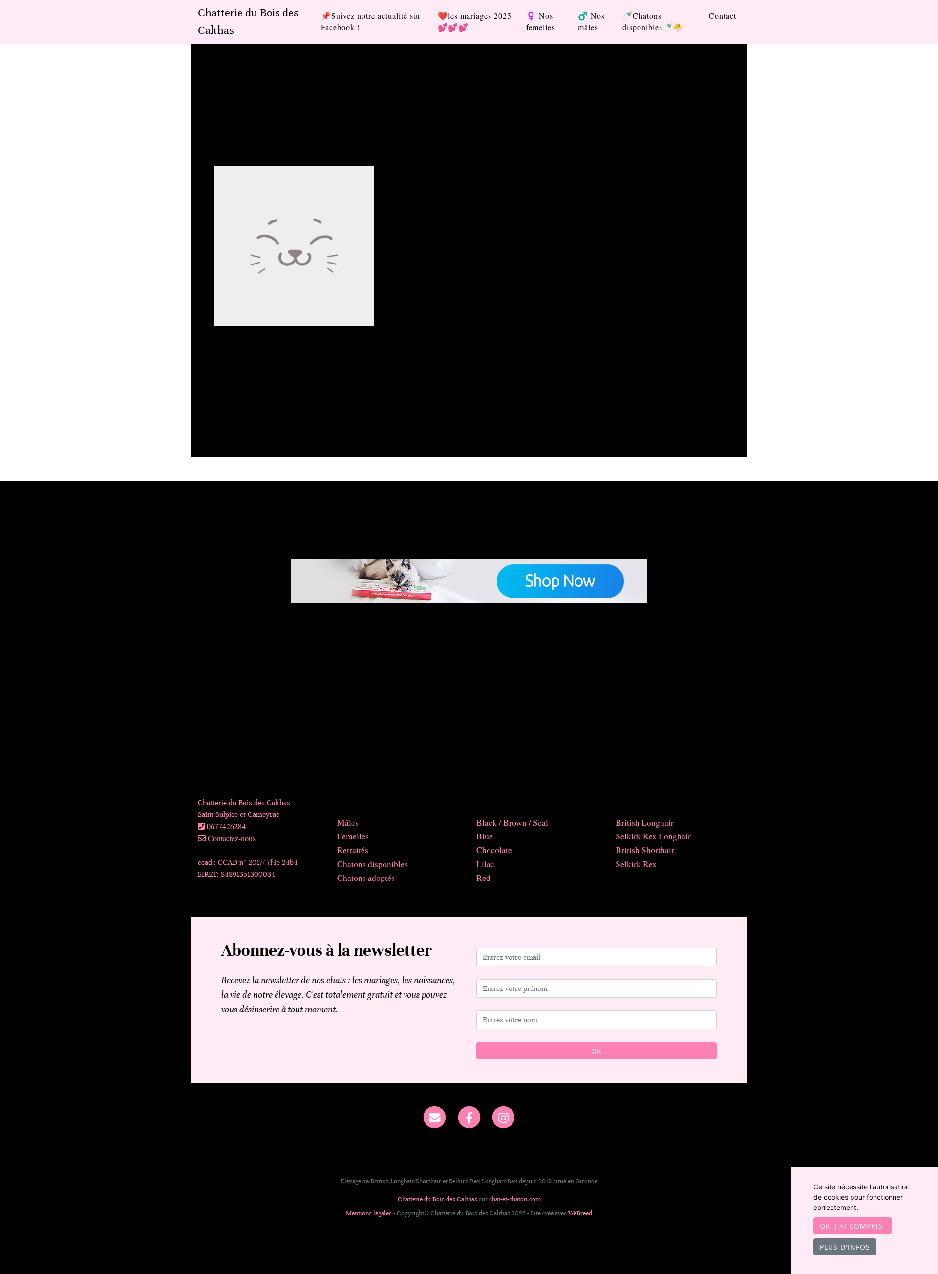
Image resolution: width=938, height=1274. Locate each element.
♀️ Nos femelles (540, 21)
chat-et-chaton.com (515, 1199)
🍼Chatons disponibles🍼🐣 (652, 21)
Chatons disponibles (372, 864)
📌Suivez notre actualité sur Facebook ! (371, 21)
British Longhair (645, 822)
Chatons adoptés (366, 877)
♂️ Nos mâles (591, 21)
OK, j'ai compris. (852, 1225)
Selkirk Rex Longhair (653, 836)
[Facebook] (469, 1117)
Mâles (348, 822)
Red (483, 877)
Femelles (353, 836)
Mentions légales (369, 1213)
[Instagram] (503, 1117)
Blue (484, 836)
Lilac (485, 864)
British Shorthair (645, 850)
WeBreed (580, 1213)
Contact (722, 15)
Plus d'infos (845, 1247)
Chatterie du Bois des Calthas (248, 21)
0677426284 (226, 826)
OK (596, 1050)
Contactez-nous (231, 838)
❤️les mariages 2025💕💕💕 (475, 21)
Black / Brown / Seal (512, 822)
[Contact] (434, 1117)
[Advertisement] (469, 705)
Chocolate (494, 850)
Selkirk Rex (636, 864)
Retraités (352, 850)
